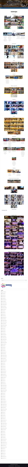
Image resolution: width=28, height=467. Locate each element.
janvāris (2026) (3, 301)
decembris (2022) (4, 355)
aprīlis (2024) (3, 331)
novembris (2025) (4, 304)
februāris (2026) (4, 299)
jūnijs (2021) (3, 380)
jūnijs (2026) (3, 293)
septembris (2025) (4, 307)
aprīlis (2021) (3, 382)
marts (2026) (3, 298)
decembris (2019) (4, 404)
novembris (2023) (4, 339)
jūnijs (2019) (3, 413)
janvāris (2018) (3, 440)
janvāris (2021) (3, 383)
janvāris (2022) (3, 372)
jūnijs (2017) (3, 450)
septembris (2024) (4, 325)
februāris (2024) (4, 334)
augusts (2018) (3, 429)
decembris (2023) (4, 337)
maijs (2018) (3, 434)
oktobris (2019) (3, 407)
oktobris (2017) (3, 445)
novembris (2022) (4, 356)
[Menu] (0, 8)
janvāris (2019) (3, 421)
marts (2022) (3, 369)
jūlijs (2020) (3, 393)
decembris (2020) (4, 385)
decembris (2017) (4, 442)
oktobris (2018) (3, 426)
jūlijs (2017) (3, 448)
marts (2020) (3, 399)
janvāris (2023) (3, 353)
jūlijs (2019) (3, 412)
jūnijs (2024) (3, 328)
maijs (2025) (3, 312)
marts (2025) (3, 315)
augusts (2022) (3, 361)
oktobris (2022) (3, 358)
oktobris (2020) (3, 388)
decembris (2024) (4, 320)
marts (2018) (3, 437)
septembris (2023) (4, 342)
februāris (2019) (4, 420)
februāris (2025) (4, 317)
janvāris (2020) (3, 402)
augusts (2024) (3, 326)
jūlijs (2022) (3, 363)
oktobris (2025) (3, 306)
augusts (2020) (3, 391)
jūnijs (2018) (3, 432)
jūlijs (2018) (3, 431)
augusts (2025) (3, 309)
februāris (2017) (4, 456)
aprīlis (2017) (3, 453)
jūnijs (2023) (3, 345)
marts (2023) (3, 350)
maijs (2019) (3, 415)
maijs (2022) (3, 366)
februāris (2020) (4, 401)
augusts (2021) (3, 377)
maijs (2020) (3, 396)
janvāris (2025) (3, 318)
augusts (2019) (3, 410)
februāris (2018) (4, 439)
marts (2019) (3, 418)
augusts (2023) (3, 344)
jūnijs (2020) (3, 394)
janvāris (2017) (3, 458)
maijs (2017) (3, 451)
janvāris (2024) (3, 336)
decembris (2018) (4, 423)
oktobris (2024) (3, 323)
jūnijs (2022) (3, 364)
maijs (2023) (3, 347)
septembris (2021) (4, 375)
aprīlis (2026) (3, 296)
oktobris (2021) (3, 374)
